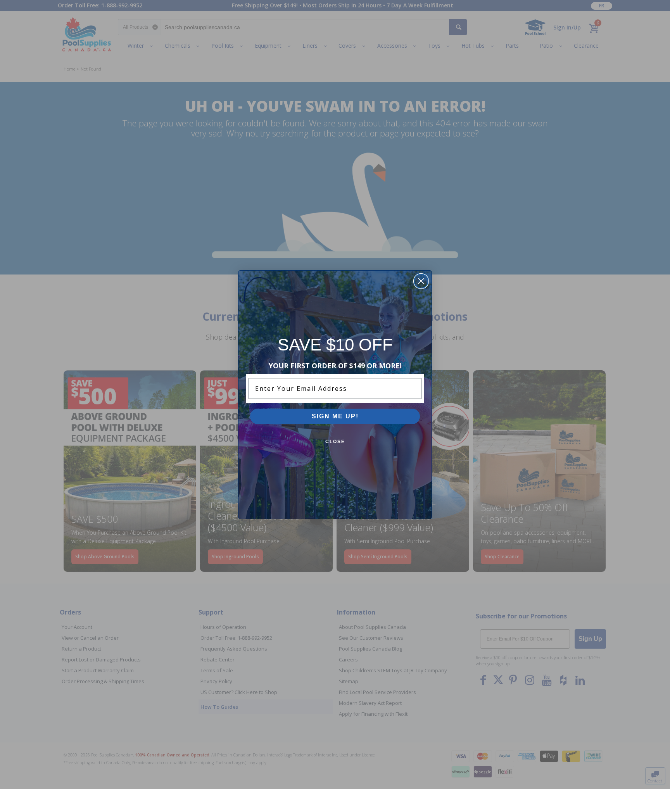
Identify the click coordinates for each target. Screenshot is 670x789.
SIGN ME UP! (335, 416)
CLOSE (335, 441)
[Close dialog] (421, 281)
